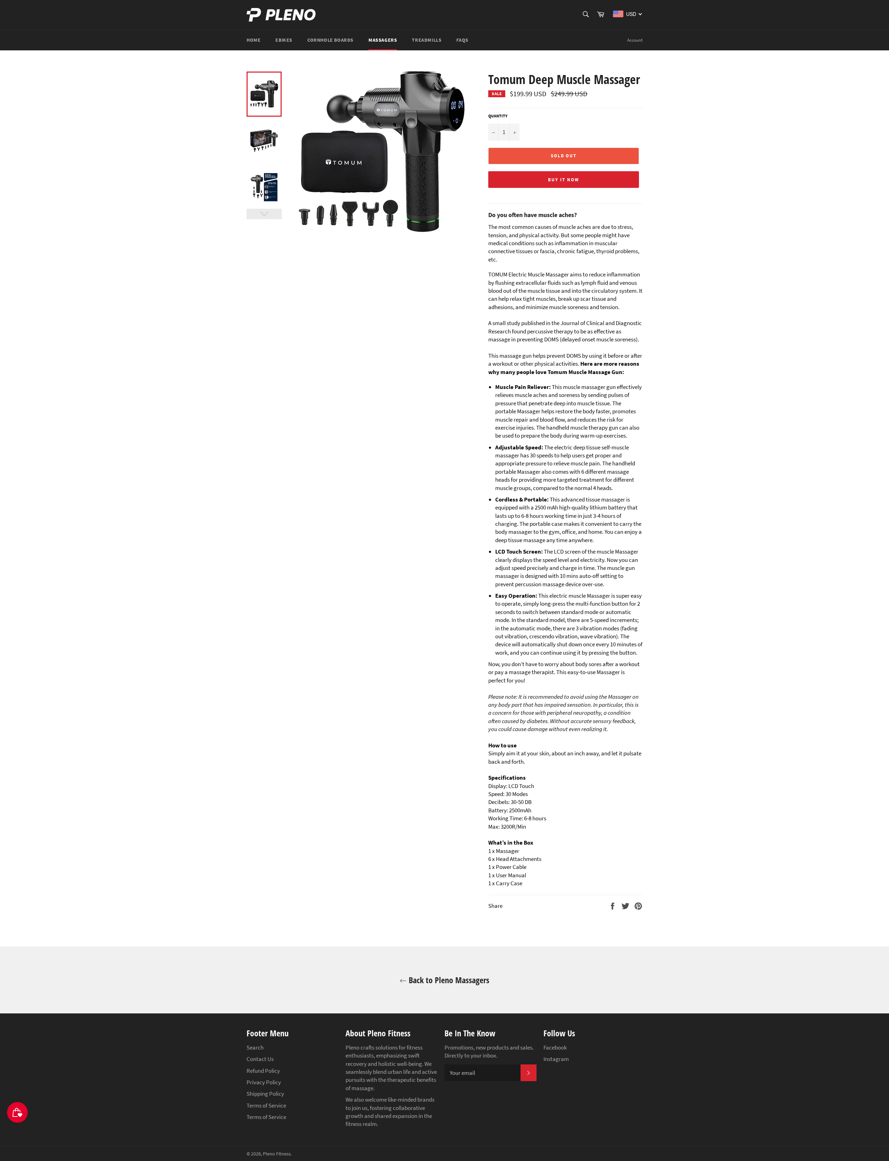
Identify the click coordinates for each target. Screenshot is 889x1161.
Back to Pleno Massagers (448, 980)
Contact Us (260, 1059)
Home (253, 40)
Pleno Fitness (277, 1154)
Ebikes (283, 40)
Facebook (555, 1047)
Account (634, 40)
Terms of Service (266, 1105)
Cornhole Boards (330, 40)
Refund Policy (263, 1071)
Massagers (382, 40)
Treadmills (426, 40)
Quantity (497, 115)
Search (255, 1047)
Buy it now (563, 180)
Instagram (556, 1059)
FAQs (462, 40)
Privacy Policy (264, 1082)
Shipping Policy (265, 1093)
